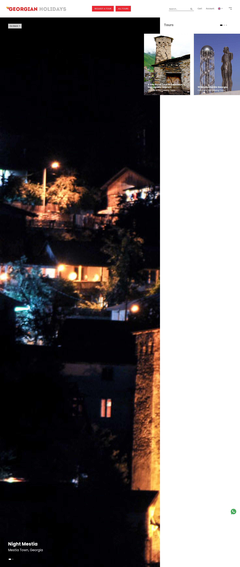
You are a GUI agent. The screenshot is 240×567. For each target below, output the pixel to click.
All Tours (123, 8)
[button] (220, 8)
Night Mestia (23, 544)
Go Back (14, 26)
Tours (169, 25)
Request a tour (102, 8)
